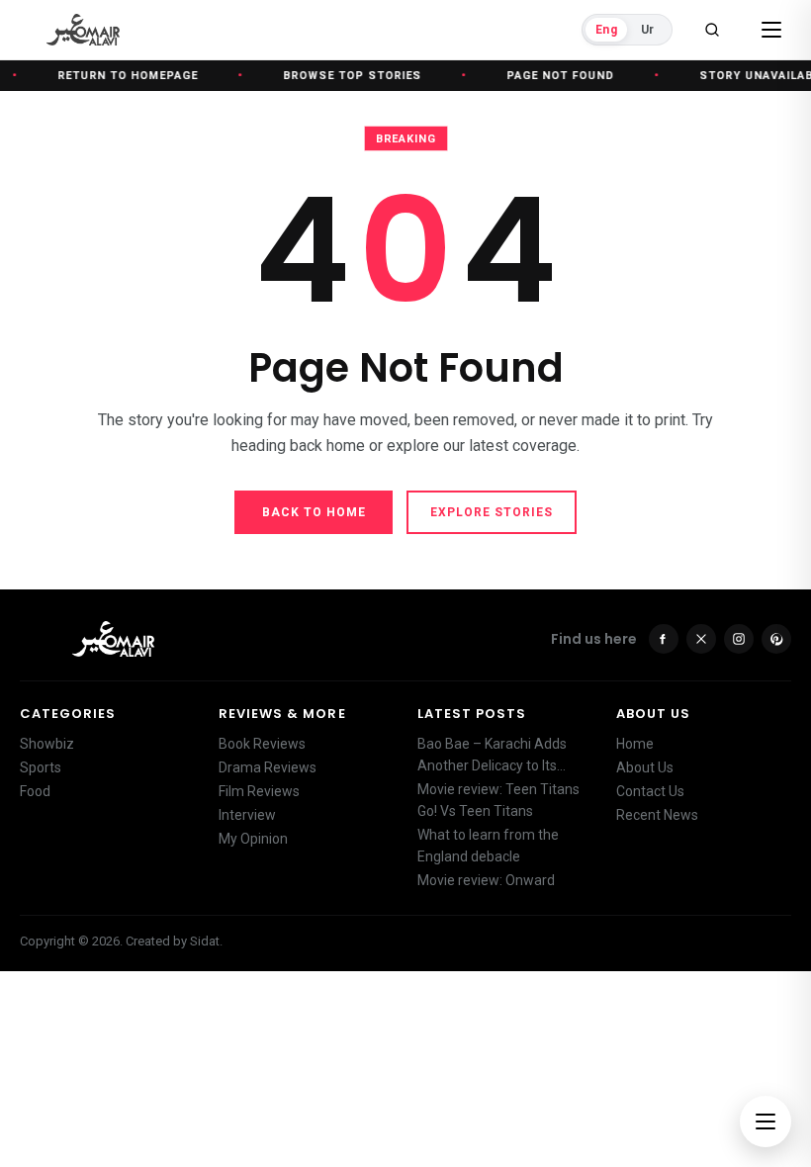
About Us (645, 767)
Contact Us (650, 791)
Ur (647, 30)
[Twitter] (701, 639)
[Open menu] (771, 29)
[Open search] (712, 29)
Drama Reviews (267, 767)
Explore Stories (491, 512)
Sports (40, 767)
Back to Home (314, 512)
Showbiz (47, 744)
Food (35, 791)
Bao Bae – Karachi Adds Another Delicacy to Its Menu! (492, 756)
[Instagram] (739, 639)
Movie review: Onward (486, 880)
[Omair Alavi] (83, 29)
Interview (247, 815)
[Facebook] (663, 639)
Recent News (657, 815)
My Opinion (253, 839)
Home (635, 744)
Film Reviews (259, 791)
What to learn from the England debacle (488, 845)
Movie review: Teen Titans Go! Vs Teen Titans (498, 800)
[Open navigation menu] (765, 1121)
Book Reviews (262, 744)
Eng (606, 30)
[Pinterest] (776, 639)
